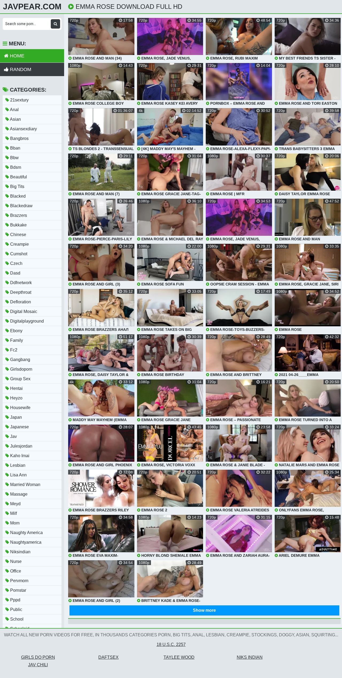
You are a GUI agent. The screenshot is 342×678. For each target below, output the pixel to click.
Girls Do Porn (38, 657)
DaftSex (108, 657)
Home (16, 55)
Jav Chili (38, 665)
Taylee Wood (179, 657)
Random (20, 69)
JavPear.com (32, 7)
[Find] (55, 24)
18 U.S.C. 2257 (171, 644)
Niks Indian (250, 657)
